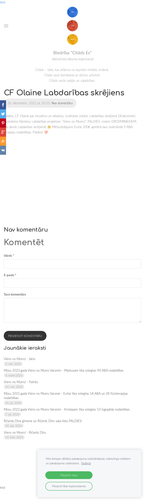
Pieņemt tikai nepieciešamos (69, 486)
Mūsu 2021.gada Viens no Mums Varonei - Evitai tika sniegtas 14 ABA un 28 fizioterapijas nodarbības (66, 395)
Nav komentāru (62, 103)
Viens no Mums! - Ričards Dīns (25, 432)
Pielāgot (86, 463)
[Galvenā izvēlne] (6, 26)
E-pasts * (10, 275)
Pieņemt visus (69, 475)
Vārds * (9, 255)
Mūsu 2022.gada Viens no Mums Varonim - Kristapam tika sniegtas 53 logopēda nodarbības (67, 409)
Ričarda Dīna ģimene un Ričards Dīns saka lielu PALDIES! (43, 421)
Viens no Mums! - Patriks (21, 382)
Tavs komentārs (15, 294)
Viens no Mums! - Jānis (19, 359)
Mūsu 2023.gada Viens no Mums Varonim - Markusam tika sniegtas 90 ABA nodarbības (63, 370)
